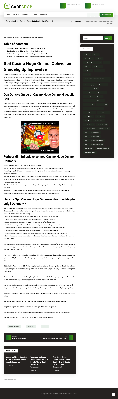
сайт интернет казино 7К (103, 148)
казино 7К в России (89, 112)
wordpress (87, 74)
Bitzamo (96, 54)
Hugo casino (11, 301)
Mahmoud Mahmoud (14, 326)
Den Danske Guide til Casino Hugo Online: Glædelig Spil (25, 51)
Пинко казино (102, 84)
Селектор (99, 96)
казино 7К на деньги (104, 112)
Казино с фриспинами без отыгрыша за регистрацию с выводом (94, 79)
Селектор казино (89, 100)
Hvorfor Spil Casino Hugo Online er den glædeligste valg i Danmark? (29, 56)
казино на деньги (98, 120)
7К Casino (87, 54)
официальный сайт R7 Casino (92, 132)
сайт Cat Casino (88, 148)
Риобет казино (101, 92)
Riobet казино (88, 70)
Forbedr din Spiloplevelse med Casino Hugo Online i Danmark (27, 54)
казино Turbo (100, 116)
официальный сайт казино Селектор (94, 144)
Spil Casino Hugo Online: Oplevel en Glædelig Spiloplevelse (26, 48)
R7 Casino (87, 66)
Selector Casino (99, 70)
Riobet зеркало (97, 66)
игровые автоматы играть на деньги (93, 108)
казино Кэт (87, 120)
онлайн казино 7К (89, 124)
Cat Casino (99, 58)
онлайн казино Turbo (90, 128)
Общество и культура (90, 84)
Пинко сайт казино (89, 92)
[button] (89, 15)
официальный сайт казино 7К (92, 136)
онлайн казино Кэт (103, 128)
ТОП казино (100, 100)
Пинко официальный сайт (91, 88)
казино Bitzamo (88, 116)
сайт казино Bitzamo (90, 152)
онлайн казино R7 (102, 124)
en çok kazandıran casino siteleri (93, 62)
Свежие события (89, 96)
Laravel (106, 62)
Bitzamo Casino (88, 58)
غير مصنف (45, 326)
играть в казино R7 (102, 104)
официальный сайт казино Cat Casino (94, 140)
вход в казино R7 (89, 104)
